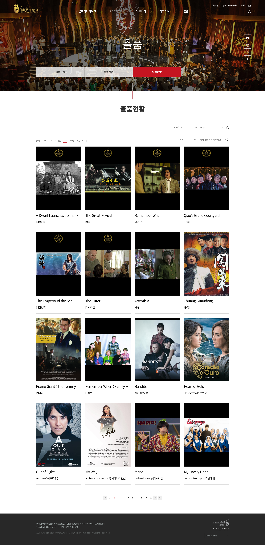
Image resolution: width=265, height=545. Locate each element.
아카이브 (165, 11)
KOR (249, 5)
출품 (185, 11)
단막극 (45, 140)
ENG (243, 5)
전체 (38, 140)
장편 (65, 140)
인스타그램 (247, 45)
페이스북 (247, 59)
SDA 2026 (116, 11)
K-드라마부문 (82, 140)
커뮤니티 (141, 11)
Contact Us (232, 5)
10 (150, 497)
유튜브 (247, 38)
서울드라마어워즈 (86, 11)
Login (223, 5)
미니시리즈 (56, 140)
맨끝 (160, 498)
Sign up (215, 5)
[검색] (227, 127)
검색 (249, 12)
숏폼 (72, 140)
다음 (155, 498)
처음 (105, 498)
